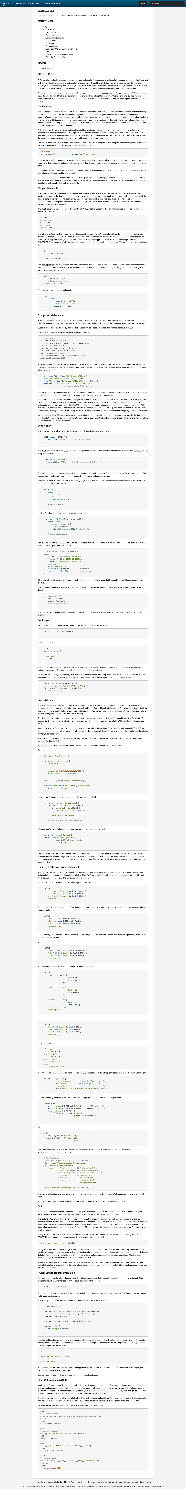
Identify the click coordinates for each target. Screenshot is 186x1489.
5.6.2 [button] (30, 3)
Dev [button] (38, 3)
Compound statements (55, 37)
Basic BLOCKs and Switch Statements (61, 48)
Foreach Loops (52, 46)
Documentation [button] (51, 3)
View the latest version (102, 15)
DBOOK (67, 1482)
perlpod (56, 1295)
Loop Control (51, 40)
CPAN (52, 11)
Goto (48, 51)
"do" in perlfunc (48, 264)
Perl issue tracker (100, 1486)
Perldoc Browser (15, 3)
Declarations (51, 32)
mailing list (112, 1486)
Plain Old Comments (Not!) (57, 57)
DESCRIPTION (48, 29)
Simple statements (53, 35)
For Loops (50, 43)
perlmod (58, 173)
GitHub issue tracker (94, 1482)
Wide (142, 3)
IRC (119, 1486)
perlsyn (41, 10)
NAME (44, 26)
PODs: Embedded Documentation (59, 54)
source (47, 11)
